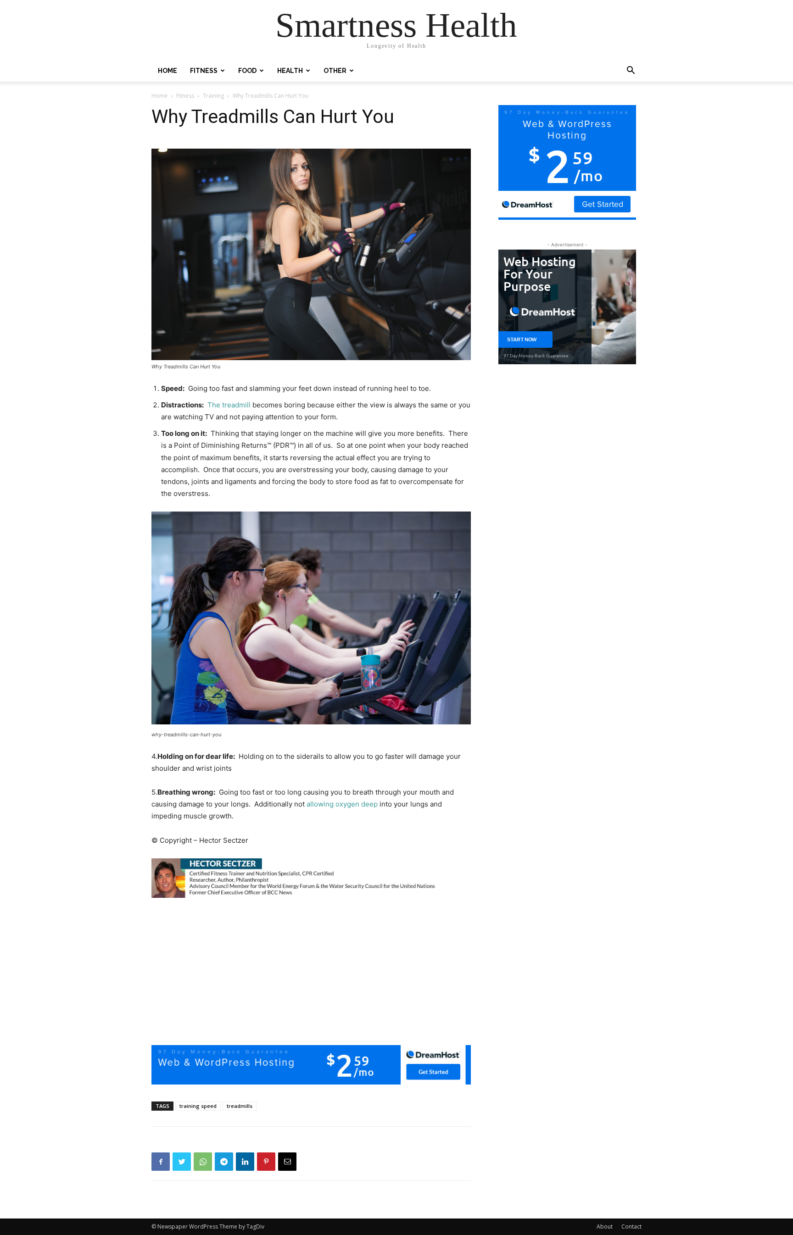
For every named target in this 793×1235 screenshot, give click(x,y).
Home (167, 70)
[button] (631, 71)
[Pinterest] (266, 1161)
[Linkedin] (245, 1161)
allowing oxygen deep (342, 804)
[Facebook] (160, 1161)
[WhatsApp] (203, 1161)
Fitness (204, 70)
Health (290, 70)
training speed (198, 1105)
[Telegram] (224, 1161)
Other (335, 70)
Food (247, 70)
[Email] (287, 1161)
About (605, 1226)
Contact (631, 1226)
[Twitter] (182, 1161)
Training (213, 96)
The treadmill (229, 405)
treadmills (239, 1105)
